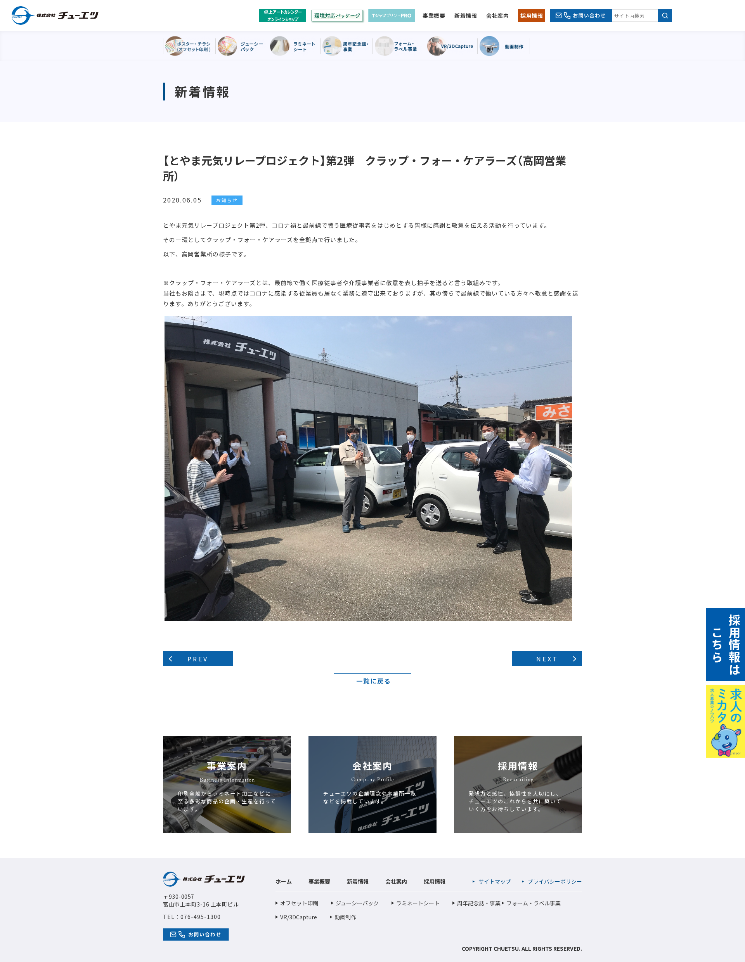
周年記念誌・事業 (479, 903)
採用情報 (531, 15)
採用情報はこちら (725, 645)
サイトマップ (494, 881)
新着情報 (465, 15)
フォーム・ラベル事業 (533, 903)
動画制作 (345, 917)
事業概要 (434, 15)
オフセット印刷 (299, 903)
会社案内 (497, 15)
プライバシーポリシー (555, 881)
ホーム (283, 881)
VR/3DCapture (298, 917)
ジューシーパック (357, 903)
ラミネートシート (418, 903)
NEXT (547, 658)
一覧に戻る (373, 680)
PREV (197, 658)
